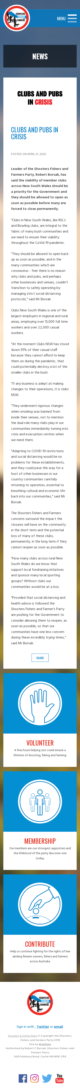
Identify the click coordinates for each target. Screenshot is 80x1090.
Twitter (43, 1027)
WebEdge (45, 1044)
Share (40, 657)
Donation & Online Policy (22, 1036)
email (58, 1027)
